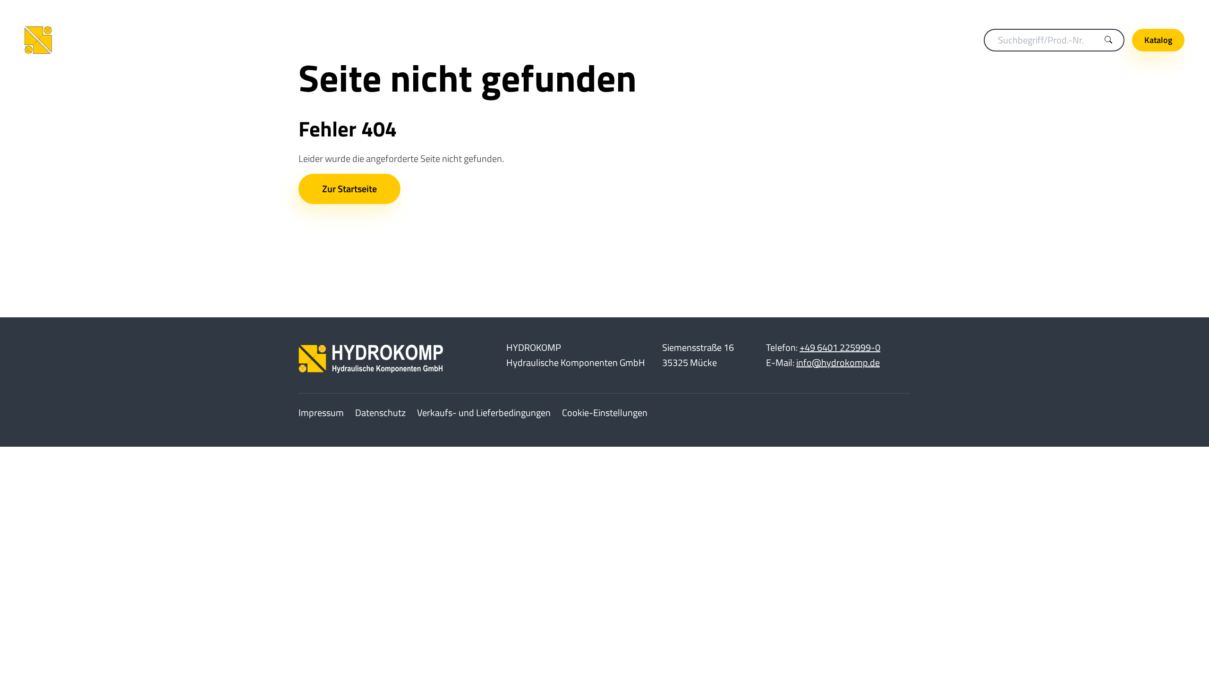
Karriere (1104, 9)
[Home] (95, 40)
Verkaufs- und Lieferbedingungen (484, 412)
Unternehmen (1155, 9)
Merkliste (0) (1056, 9)
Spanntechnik (521, 40)
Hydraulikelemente (706, 40)
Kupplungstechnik (440, 40)
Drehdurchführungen (608, 40)
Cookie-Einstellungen (604, 412)
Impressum (321, 412)
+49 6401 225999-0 (840, 347)
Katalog (1158, 40)
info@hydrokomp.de (838, 362)
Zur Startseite (349, 188)
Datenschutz (380, 412)
